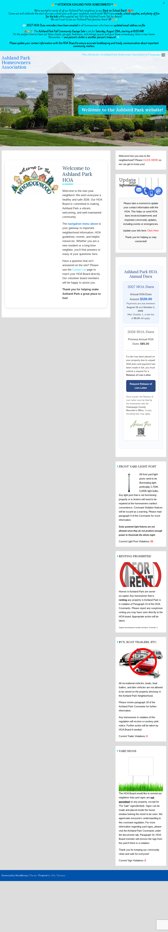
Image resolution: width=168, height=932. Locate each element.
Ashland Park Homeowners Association (16, 62)
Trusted (42, 875)
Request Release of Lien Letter (141, 385)
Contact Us (79, 269)
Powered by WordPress (15, 875)
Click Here (153, 230)
